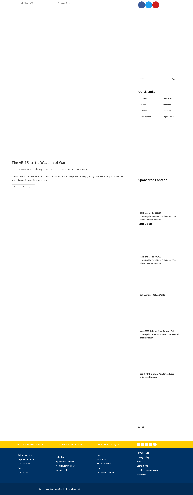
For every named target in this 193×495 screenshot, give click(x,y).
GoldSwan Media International (31, 444)
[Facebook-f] (138, 444)
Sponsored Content (65, 461)
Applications (102, 459)
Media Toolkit (62, 470)
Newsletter (167, 98)
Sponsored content (105, 472)
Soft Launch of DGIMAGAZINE (152, 295)
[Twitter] (146, 444)
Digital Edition (168, 117)
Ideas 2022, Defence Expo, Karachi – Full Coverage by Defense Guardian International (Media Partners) (159, 334)
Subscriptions (23, 472)
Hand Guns (66, 169)
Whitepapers (146, 117)
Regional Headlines (26, 459)
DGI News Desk (21, 169)
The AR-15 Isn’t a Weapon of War (39, 162)
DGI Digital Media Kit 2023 (150, 213)
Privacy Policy (143, 457)
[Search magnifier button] (174, 79)
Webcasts (145, 111)
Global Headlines (25, 455)
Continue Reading (24, 186)
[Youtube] (150, 444)
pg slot (141, 427)
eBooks (144, 104)
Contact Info (142, 465)
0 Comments (82, 169)
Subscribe (167, 104)
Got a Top (166, 111)
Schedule (60, 457)
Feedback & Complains (147, 470)
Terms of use (143, 452)
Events (144, 98)
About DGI (141, 461)
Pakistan (21, 468)
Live (98, 455)
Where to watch (103, 463)
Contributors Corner (65, 465)
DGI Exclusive (23, 463)
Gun (57, 169)
